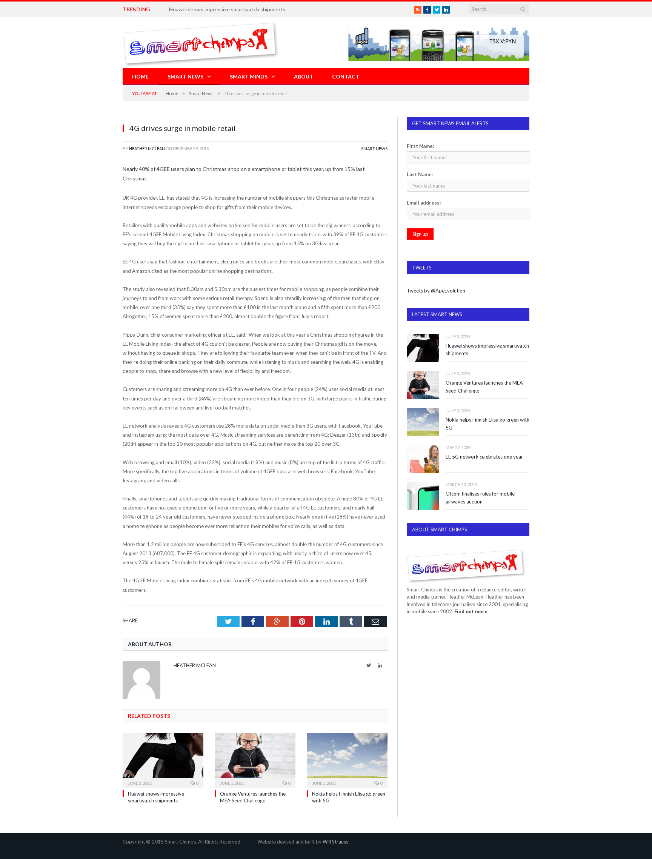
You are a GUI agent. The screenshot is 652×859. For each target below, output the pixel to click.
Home (140, 76)
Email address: (424, 203)
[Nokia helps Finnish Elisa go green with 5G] (347, 759)
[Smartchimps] (201, 42)
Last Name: (420, 174)
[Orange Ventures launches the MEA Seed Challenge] (255, 759)
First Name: (420, 146)
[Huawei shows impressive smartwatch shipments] (163, 759)
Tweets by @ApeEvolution (436, 291)
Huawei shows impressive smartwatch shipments (487, 350)
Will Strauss (335, 842)
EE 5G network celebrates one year (484, 457)
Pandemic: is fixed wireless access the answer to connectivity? (243, 9)
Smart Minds (249, 76)
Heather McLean (147, 148)
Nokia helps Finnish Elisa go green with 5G (487, 424)
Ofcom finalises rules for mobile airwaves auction (480, 498)
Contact (345, 76)
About (303, 76)
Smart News (185, 76)
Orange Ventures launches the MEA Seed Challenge (484, 387)
